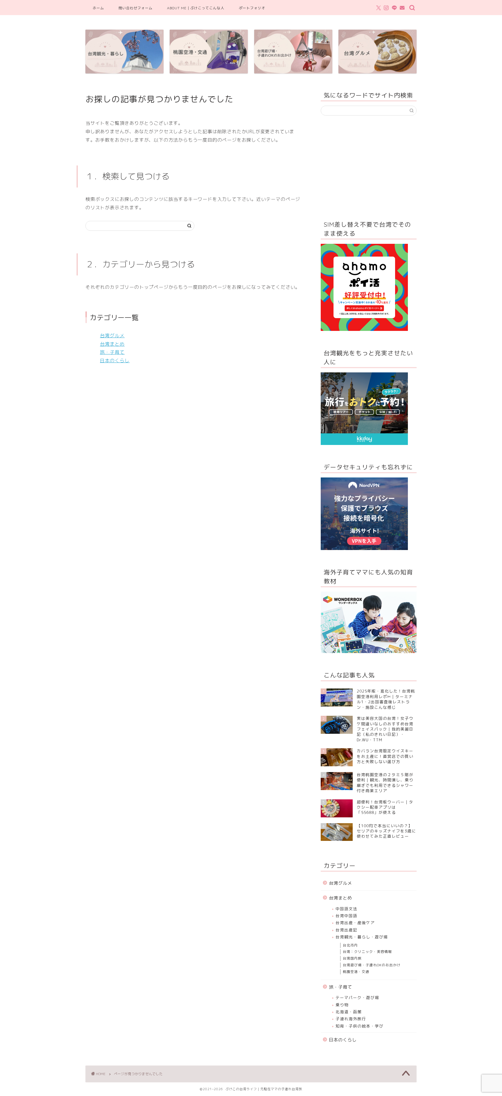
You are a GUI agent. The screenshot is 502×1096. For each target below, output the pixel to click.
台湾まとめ (112, 344)
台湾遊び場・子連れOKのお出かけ (372, 964)
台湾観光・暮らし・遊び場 (362, 937)
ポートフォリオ (252, 8)
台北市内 (350, 945)
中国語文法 (346, 908)
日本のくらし (115, 360)
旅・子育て (112, 352)
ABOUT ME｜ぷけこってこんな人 (195, 8)
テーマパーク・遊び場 (357, 997)
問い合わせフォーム (136, 8)
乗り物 (342, 1004)
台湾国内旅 (352, 958)
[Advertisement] (369, 166)
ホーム (98, 8)
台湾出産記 (346, 930)
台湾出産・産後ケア (355, 922)
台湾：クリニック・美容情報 (367, 951)
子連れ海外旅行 (351, 1018)
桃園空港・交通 (356, 971)
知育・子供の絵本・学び (359, 1026)
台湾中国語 (346, 915)
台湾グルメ (112, 335)
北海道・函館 (349, 1011)
